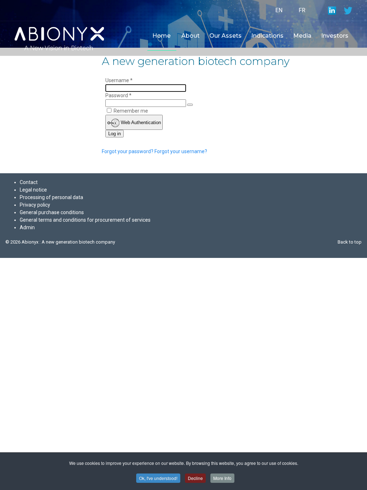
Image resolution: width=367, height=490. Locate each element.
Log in (114, 133)
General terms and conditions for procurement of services (85, 220)
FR (302, 10)
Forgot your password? (128, 151)
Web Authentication (140, 122)
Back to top (350, 242)
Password (118, 95)
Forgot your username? (180, 151)
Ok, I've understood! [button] (158, 478)
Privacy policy (35, 205)
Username (119, 80)
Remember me (131, 111)
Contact (29, 182)
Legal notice (33, 190)
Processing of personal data (51, 197)
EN (278, 10)
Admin (27, 227)
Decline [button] (195, 478)
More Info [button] (222, 478)
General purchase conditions (52, 212)
